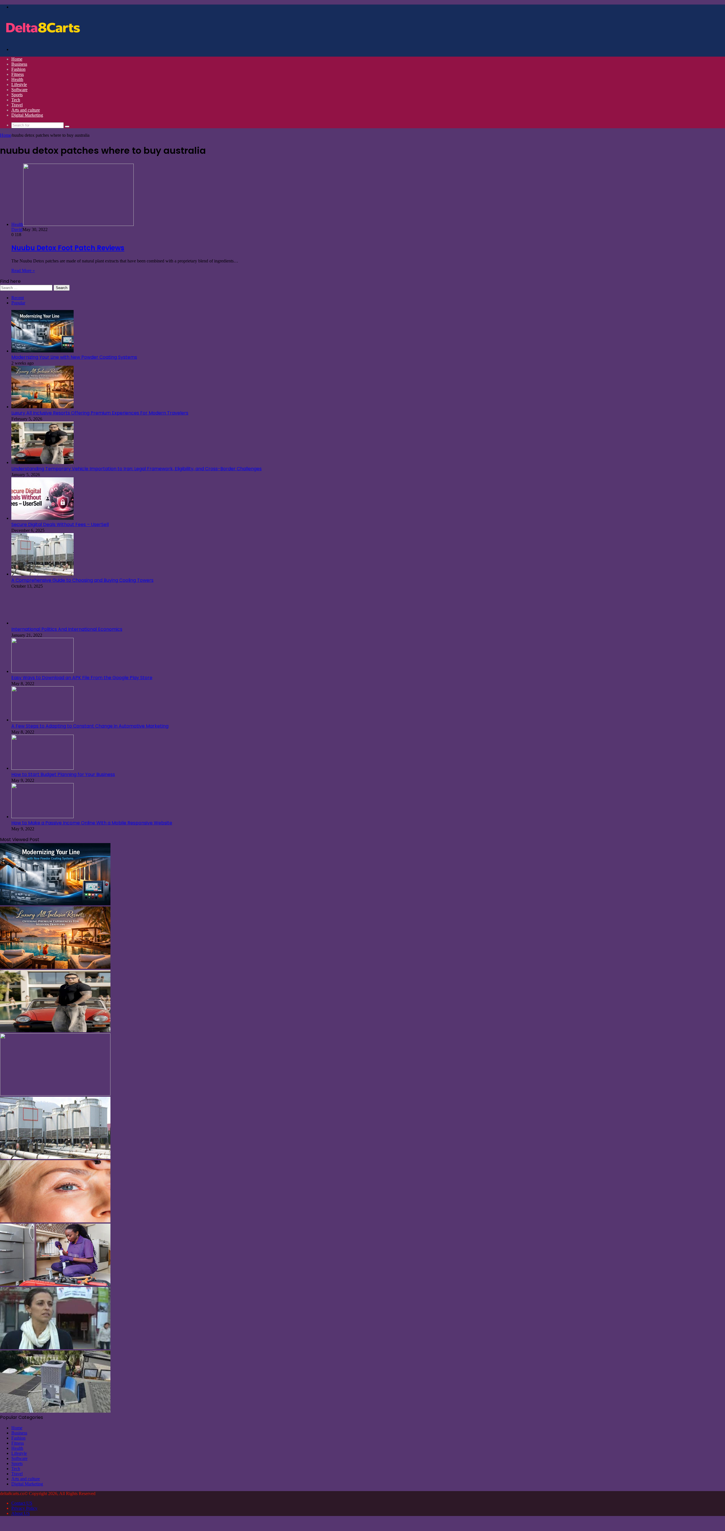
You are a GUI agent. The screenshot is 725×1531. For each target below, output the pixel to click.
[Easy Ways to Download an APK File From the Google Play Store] (42, 671)
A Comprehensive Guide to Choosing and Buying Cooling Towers (82, 580)
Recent (17, 297)
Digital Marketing (27, 115)
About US (20, 1513)
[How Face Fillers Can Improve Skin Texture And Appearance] (55, 1220)
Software (19, 89)
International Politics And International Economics (66, 629)
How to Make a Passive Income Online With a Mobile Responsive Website (91, 823)
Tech (15, 99)
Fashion (18, 69)
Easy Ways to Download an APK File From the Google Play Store (81, 677)
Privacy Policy (24, 1508)
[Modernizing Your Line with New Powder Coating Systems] (42, 350)
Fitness (17, 74)
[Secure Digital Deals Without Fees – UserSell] (42, 518)
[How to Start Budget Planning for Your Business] (42, 768)
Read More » (23, 270)
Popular (18, 302)
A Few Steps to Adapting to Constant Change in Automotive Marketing (90, 726)
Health (17, 79)
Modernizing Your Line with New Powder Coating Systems (74, 357)
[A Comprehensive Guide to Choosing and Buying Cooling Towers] (42, 574)
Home (16, 59)
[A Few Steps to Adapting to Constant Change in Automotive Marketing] (42, 719)
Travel (17, 104)
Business (19, 64)
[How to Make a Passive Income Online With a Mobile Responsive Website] (42, 816)
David (16, 229)
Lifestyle (19, 84)
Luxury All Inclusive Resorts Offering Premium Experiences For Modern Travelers (99, 413)
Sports (17, 94)
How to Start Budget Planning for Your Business (63, 774)
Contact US (21, 1503)
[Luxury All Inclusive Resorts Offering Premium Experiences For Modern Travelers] (42, 406)
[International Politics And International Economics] (42, 623)
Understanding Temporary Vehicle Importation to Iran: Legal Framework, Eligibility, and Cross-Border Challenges (136, 468)
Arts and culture (25, 110)
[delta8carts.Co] (42, 39)
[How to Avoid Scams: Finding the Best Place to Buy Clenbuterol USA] (55, 1347)
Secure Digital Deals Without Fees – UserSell (60, 524)
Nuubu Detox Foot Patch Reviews (67, 248)
